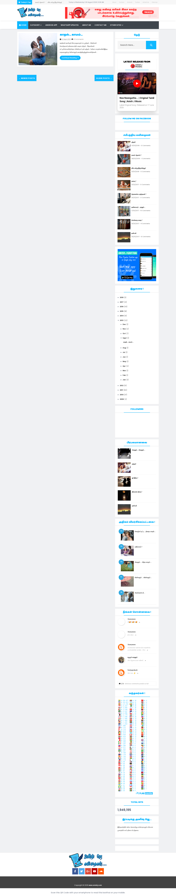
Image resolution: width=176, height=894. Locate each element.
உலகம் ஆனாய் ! (136, 155)
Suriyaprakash (132, 670)
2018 (121, 297)
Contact (121, 2)
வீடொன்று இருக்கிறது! (42, 2)
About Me (86, 25)
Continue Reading (69, 58)
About (114, 2)
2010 (121, 395)
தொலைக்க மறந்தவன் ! (138, 194)
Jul (124, 352)
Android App (51, 25)
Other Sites (116, 25)
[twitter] (82, 871)
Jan (124, 380)
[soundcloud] (101, 871)
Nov (124, 329)
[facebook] (75, 871)
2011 (121, 390)
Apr (124, 366)
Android (129, 2)
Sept (125, 338)
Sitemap (154, 2)
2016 (121, 306)
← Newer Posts (27, 78)
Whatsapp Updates (70, 25)
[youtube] (94, 871)
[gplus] (88, 871)
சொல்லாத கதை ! (136, 220)
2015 (121, 311)
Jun (124, 357)
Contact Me (100, 25)
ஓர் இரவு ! (135, 478)
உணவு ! (54, 2)
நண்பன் (133, 233)
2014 (122, 316)
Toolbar (137, 2)
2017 (121, 302)
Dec (124, 324)
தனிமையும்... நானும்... (138, 207)
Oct (124, 333)
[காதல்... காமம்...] (38, 48)
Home (23, 25)
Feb (124, 375)
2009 (122, 399)
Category (35, 25)
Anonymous (132, 619)
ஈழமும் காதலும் (132, 657)
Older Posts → (104, 78)
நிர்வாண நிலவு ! (137, 492)
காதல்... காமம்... (71, 35)
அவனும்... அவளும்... (138, 450)
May (124, 361)
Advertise (146, 2)
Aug (124, 348)
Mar (124, 370)
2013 (121, 320)
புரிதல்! (133, 142)
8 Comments (78, 39)
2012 (121, 385)
